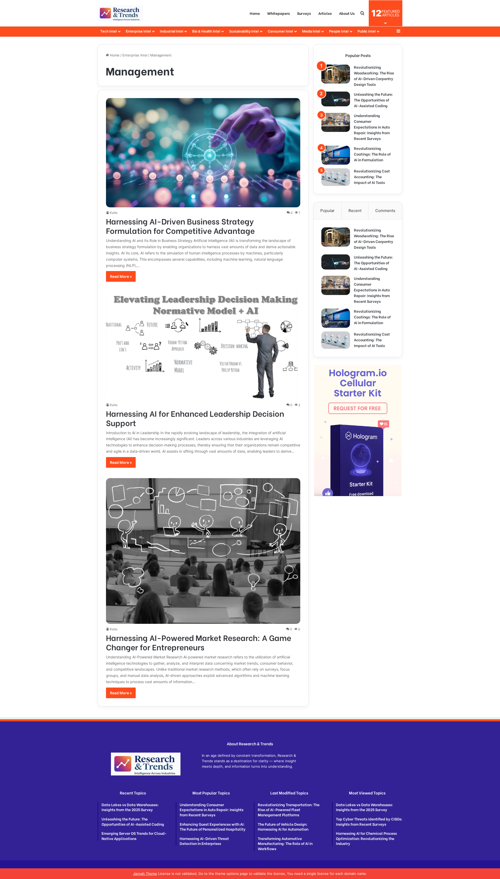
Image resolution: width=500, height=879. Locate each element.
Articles (325, 13)
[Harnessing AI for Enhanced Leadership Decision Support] (203, 345)
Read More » (121, 276)
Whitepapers (278, 13)
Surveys (304, 13)
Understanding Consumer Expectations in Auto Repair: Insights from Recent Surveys (372, 127)
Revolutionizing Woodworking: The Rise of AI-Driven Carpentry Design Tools (374, 75)
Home (255, 13)
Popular (327, 210)
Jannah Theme (145, 873)
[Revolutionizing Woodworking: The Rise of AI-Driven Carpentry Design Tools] (335, 74)
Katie (113, 213)
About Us (347, 13)
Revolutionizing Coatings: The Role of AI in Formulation (372, 153)
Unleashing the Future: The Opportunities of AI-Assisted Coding (373, 99)
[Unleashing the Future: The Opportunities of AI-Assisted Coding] (335, 99)
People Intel (338, 31)
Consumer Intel (280, 31)
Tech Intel (108, 31)
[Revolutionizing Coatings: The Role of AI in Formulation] (335, 155)
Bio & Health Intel (206, 31)
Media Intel (311, 31)
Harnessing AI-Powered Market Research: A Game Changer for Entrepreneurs (198, 642)
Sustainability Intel (244, 31)
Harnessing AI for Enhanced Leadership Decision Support (195, 417)
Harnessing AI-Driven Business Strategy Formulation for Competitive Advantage (180, 225)
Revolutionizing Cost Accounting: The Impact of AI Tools (372, 176)
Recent (354, 210)
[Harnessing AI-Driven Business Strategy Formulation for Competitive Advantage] (203, 152)
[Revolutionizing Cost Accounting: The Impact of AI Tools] (335, 177)
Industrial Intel (171, 31)
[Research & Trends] (120, 13)
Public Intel (367, 31)
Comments (385, 210)
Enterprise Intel (138, 31)
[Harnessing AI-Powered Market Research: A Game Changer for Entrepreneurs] (203, 551)
